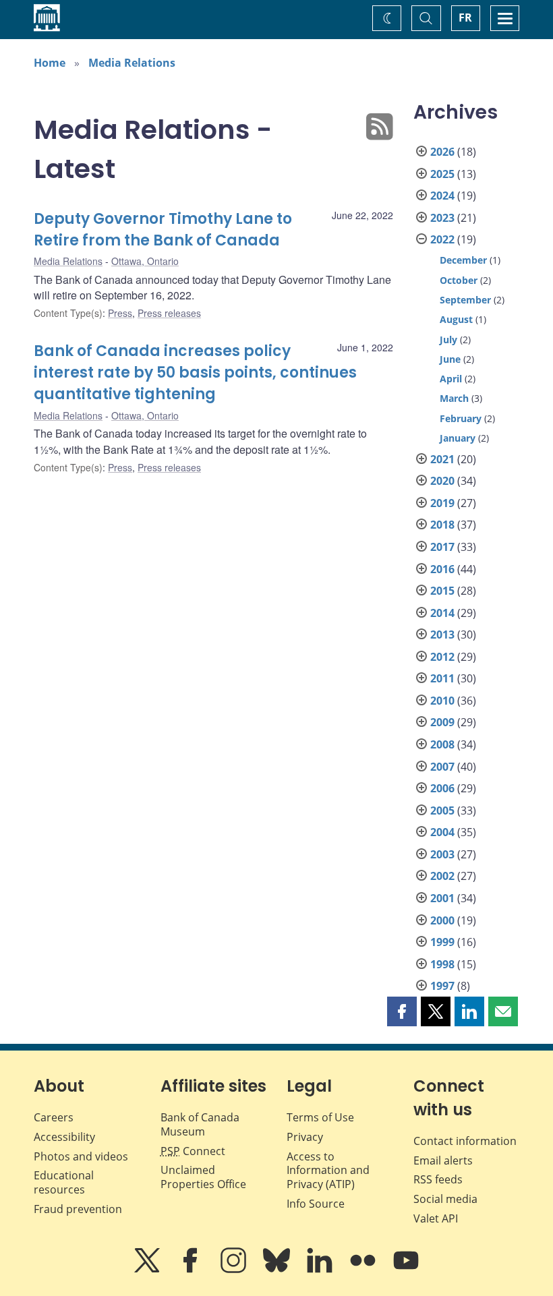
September (465, 299)
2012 (442, 656)
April (451, 378)
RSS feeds (438, 1179)
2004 (442, 832)
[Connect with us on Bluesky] (277, 1269)
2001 (442, 898)
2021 (442, 459)
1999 (442, 942)
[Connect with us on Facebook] (191, 1269)
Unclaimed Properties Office (203, 1176)
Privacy (305, 1136)
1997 (442, 985)
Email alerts (443, 1160)
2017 (442, 546)
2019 (442, 503)
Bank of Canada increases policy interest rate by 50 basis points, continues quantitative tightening (195, 373)
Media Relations (131, 62)
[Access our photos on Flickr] (364, 1269)
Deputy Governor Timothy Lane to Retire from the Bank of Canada (163, 229)
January (457, 438)
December (463, 260)
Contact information (465, 1140)
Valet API (435, 1218)
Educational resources (64, 1182)
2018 (442, 524)
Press (120, 313)
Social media (445, 1198)
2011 (442, 678)
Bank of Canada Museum (200, 1124)
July (448, 339)
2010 (442, 700)
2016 (442, 569)
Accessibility (64, 1136)
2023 (442, 217)
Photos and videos (81, 1156)
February (461, 418)
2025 (442, 174)
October (458, 280)
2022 (442, 239)
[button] (402, 1011)
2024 (442, 195)
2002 (442, 875)
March (454, 398)
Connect (193, 1151)
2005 (442, 810)
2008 (442, 744)
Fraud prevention (78, 1209)
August (456, 319)
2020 (442, 480)
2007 (442, 766)
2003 (442, 854)
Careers (54, 1117)
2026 (442, 151)
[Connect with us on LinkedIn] (321, 1269)
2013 (442, 634)
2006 (442, 788)
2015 (442, 590)
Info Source (316, 1203)
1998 (442, 964)
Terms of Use (320, 1117)
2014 (442, 613)
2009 (442, 722)
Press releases (169, 313)
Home (49, 62)
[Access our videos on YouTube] (406, 1269)
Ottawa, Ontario (145, 261)
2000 (442, 920)
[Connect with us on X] (148, 1269)
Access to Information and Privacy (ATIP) (328, 1170)
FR (465, 17)
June (450, 359)
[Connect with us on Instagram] (234, 1269)
